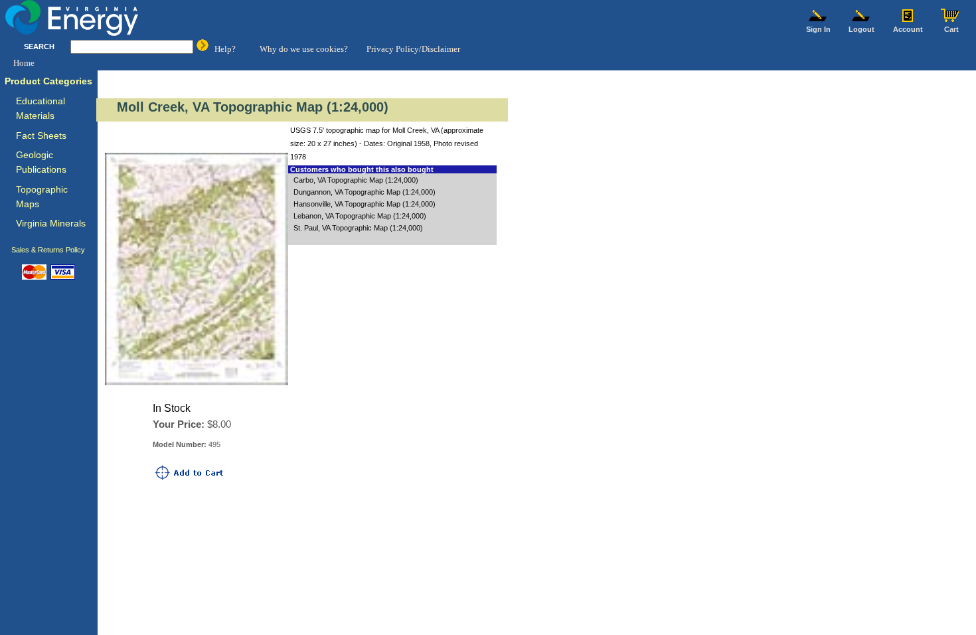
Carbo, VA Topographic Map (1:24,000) (355, 180)
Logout (861, 29)
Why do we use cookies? (304, 49)
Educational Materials (40, 108)
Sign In (818, 29)
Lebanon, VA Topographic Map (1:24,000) (359, 216)
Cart (951, 29)
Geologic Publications (41, 162)
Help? (225, 49)
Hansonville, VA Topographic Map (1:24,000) (364, 204)
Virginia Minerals (51, 223)
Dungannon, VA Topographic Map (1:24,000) (364, 192)
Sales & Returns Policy (48, 250)
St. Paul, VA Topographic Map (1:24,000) (358, 228)
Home (24, 63)
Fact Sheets (41, 136)
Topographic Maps (42, 197)
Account (908, 29)
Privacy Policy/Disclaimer (413, 49)
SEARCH (39, 46)
